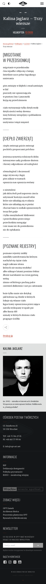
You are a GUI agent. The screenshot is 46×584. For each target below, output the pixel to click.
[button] (42, 3)
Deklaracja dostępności (13, 468)
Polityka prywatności (12, 472)
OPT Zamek (8, 508)
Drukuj (7, 336)
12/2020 (27, 44)
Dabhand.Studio (29, 575)
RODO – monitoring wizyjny (16, 475)
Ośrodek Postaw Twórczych (25, 572)
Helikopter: (19, 32)
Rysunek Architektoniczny (15, 518)
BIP (4, 465)
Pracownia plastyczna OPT (15, 515)
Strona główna (8, 44)
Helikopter (18, 44)
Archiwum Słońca (11, 511)
